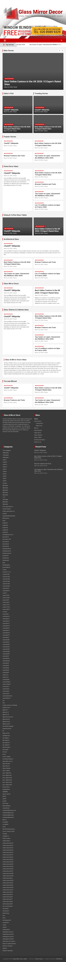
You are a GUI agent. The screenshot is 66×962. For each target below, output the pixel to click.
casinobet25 (6, 647)
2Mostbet (5, 485)
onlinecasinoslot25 (8, 866)
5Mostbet (5, 492)
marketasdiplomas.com (9, 810)
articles (5, 513)
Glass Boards (38, 430)
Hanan (15, 87)
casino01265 (6, 583)
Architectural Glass (11, 239)
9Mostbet (5, 504)
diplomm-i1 (6, 712)
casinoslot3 (6, 691)
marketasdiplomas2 (8, 815)
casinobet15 (6, 628)
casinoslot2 (6, 689)
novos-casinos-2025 (8, 831)
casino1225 (6, 595)
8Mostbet (5, 502)
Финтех (5, 948)
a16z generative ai (8, 506)
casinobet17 (6, 630)
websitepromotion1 (8, 932)
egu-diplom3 (6, 745)
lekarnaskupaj (6, 805)
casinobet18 (6, 633)
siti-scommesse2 (8, 906)
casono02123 (6, 698)
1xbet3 (4, 469)
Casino (5, 569)
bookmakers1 (6, 567)
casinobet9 (6, 672)
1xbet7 (4, 478)
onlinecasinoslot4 (8, 892)
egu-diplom (6, 738)
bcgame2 (5, 525)
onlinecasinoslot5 (8, 894)
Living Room (39, 423)
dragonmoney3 (7, 728)
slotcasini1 (6, 908)
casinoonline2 (6, 684)
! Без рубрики (7, 450)
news (4, 826)
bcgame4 (5, 530)
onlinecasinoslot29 (8, 876)
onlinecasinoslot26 (8, 869)
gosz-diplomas (7, 773)
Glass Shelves (38, 435)
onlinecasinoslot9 (8, 904)
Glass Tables (38, 437)
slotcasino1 (6, 911)
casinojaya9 (6, 679)
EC (3, 731)
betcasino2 (6, 541)
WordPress (59, 959)
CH (3, 700)
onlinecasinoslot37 (8, 890)
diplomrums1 (6, 719)
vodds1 (5, 927)
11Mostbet (6, 455)
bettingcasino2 (7, 548)
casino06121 (6, 590)
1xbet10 (5, 462)
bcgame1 (5, 523)
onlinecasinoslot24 (8, 864)
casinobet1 (6, 614)
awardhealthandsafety (9, 516)
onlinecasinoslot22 (8, 859)
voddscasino (6, 929)
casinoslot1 (6, 686)
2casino (5, 483)
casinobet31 (6, 658)
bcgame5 (5, 532)
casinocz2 (5, 677)
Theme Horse (39, 959)
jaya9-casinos (6, 794)
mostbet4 (5, 824)
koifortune (5, 803)
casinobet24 (6, 644)
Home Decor (37, 421)
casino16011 (6, 602)
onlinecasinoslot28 (8, 873)
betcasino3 (6, 544)
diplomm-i (5, 710)
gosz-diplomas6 (7, 784)
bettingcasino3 (7, 551)
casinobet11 (6, 618)
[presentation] (60, 50)
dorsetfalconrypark (8, 726)
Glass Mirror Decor (11, 284)
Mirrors (36, 428)
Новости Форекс (8, 946)
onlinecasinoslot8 (8, 901)
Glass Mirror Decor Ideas (20, 959)
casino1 (5, 593)
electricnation (6, 747)
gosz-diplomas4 (7, 780)
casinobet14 (6, 626)
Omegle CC (6, 836)
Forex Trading (6, 756)
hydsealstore (6, 789)
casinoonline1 (6, 682)
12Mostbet (6, 457)
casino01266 (6, 586)
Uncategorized (9, 81)
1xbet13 (5, 467)
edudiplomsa (6, 735)
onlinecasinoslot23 (8, 862)
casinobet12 (6, 621)
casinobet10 (6, 616)
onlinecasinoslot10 (8, 843)
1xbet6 (4, 476)
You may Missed (10, 381)
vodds (4, 925)
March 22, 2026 (8, 87)
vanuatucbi (6, 922)
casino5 (5, 611)
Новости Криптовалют (9, 943)
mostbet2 (5, 822)
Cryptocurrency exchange (10, 705)
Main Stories (9, 51)
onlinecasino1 (6, 841)
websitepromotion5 (8, 936)
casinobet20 (6, 640)
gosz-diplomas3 (7, 777)
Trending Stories (41, 93)
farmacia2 (5, 749)
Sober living (6, 913)
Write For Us (37, 442)
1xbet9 (4, 481)
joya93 (4, 801)
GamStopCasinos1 (8, 759)
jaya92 (4, 798)
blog (4, 562)
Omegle (5, 834)
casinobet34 (6, 661)
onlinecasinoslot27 (8, 871)
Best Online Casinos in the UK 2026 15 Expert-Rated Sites (17, 128)
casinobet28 (6, 651)
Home (36, 419)
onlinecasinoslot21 (8, 857)
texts (4, 918)
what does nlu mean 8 (9, 941)
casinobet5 (6, 665)
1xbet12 (5, 464)
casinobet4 (6, 663)
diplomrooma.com (8, 717)
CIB (4, 703)
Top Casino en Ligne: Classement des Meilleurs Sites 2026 (36, 44)
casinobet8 (6, 670)
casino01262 (6, 576)
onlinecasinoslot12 (8, 845)
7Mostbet (5, 499)
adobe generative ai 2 (9, 511)
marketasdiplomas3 (8, 817)
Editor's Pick (9, 93)
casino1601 (6, 600)
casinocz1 (5, 675)
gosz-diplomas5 (7, 782)
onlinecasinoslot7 (8, 899)
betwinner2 (6, 558)
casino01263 (6, 579)
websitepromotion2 (8, 934)
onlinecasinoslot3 (8, 878)
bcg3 (4, 520)
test (4, 915)
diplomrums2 (6, 721)
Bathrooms (39, 425)
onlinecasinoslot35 (8, 887)
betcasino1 (6, 537)
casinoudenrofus (7, 696)
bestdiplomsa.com (8, 534)
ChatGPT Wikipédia (11, 110)
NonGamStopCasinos (9, 829)
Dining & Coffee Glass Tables (15, 215)
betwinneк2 (6, 560)
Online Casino (6, 838)
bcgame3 (5, 527)
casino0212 (6, 588)
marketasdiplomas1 (8, 812)
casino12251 (6, 597)
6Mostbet (5, 495)
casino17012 (6, 607)
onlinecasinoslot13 (8, 848)
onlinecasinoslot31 (8, 883)
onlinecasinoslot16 (8, 852)
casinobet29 (6, 654)
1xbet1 (4, 460)
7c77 (4, 497)
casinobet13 (6, 623)
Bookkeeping (6, 565)
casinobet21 (6, 642)
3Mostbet (5, 488)
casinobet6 (6, 668)
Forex (4, 754)
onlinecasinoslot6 (8, 897)
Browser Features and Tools (19, 84)
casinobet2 (6, 637)
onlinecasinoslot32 (8, 885)
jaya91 (4, 796)
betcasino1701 (7, 539)
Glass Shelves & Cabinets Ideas (16, 310)
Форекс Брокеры (8, 950)
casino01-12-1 (7, 572)
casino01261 (6, 574)
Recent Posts (40, 447)
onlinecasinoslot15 (8, 850)
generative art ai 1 (8, 761)
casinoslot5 (6, 693)
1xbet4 (4, 471)
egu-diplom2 (6, 742)
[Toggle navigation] (5, 40)
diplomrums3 (6, 724)
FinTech (5, 752)
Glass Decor (37, 432)
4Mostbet (5, 490)
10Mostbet (6, 453)
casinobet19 (6, 635)
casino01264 (6, 581)
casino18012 (6, 609)
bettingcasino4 (7, 553)
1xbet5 (4, 474)
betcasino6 (6, 546)
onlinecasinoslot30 (8, 880)
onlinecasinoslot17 (8, 855)
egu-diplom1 (6, 740)
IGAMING (5, 791)
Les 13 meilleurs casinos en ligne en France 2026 (47, 206)
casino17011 (6, 604)
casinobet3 (6, 656)
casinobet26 (6, 649)
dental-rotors (6, 707)
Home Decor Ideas (11, 166)
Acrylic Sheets (7, 509)
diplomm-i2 (6, 714)
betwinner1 (6, 555)
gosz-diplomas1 (7, 775)
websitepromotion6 (8, 939)
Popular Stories (10, 137)
